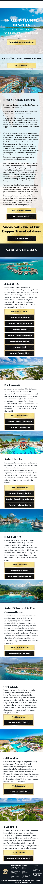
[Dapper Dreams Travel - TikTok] (39, 875)
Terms (38, 880)
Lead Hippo (26, 882)
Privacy (31, 880)
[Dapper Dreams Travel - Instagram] (36, 875)
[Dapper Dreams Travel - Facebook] (34, 875)
